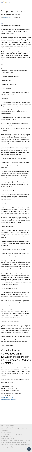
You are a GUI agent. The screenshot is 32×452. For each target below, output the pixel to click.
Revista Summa (9, 345)
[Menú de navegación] (29, 2)
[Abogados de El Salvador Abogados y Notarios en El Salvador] (5, 2)
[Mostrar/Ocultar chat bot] (29, 449)
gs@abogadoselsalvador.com (8, 399)
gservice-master (7, 17)
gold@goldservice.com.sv (7, 438)
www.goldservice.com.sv (7, 397)
